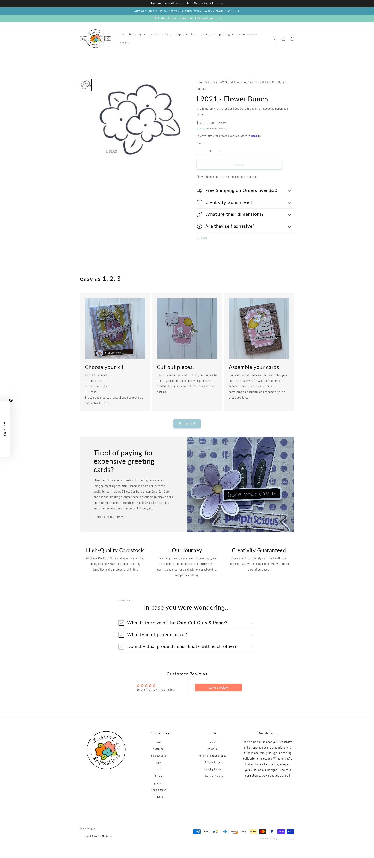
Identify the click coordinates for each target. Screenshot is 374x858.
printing (158, 783)
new (158, 742)
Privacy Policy (212, 762)
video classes (158, 790)
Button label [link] (187, 423)
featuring (158, 748)
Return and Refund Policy (212, 755)
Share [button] (204, 237)
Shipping (201, 128)
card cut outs (158, 755)
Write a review (218, 687)
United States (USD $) (96, 836)
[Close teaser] (11, 400)
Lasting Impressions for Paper (280, 839)
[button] (137, 34)
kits (158, 769)
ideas (160, 796)
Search (212, 742)
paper (159, 762)
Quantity (201, 143)
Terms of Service (214, 776)
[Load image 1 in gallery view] (85, 85)
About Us (213, 748)
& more (158, 776)
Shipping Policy (212, 769)
